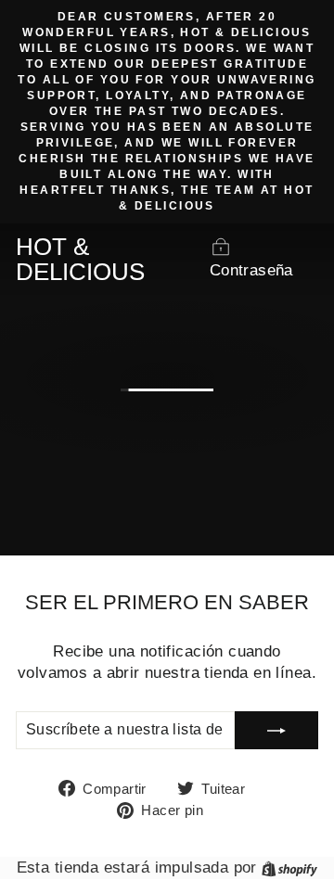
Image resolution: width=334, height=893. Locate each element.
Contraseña (251, 270)
